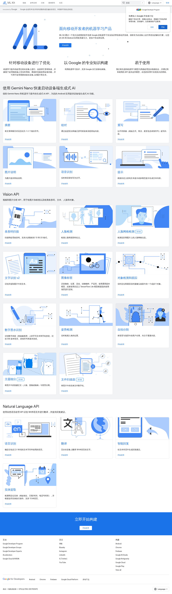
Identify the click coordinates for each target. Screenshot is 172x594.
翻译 (64, 443)
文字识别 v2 (12, 278)
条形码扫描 (12, 231)
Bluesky (62, 547)
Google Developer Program (13, 544)
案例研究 (51, 3)
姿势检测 (66, 329)
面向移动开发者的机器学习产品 (85, 28)
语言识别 (10, 443)
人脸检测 (66, 231)
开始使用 (65, 45)
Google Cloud (120, 562)
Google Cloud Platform (69, 579)
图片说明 (10, 172)
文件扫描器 (71, 379)
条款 (4, 589)
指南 (24, 3)
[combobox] (133, 3)
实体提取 (10, 489)
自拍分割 (123, 329)
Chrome (119, 547)
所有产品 (86, 579)
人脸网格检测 (129, 231)
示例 (42, 3)
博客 (60, 544)
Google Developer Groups (12, 547)
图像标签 (66, 278)
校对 (64, 125)
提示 (120, 172)
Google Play (120, 566)
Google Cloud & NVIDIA (11, 559)
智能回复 (123, 443)
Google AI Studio (122, 555)
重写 (120, 125)
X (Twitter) (63, 559)
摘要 (7, 125)
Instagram (63, 551)
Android (118, 544)
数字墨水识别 (13, 330)
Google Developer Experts (12, 551)
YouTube (62, 562)
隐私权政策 (12, 589)
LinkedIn (62, 555)
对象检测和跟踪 (127, 278)
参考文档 (33, 3)
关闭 (152, 27)
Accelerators (7, 555)
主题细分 (14, 379)
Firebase (119, 551)
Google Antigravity (122, 559)
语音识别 (66, 172)
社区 (60, 3)
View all (118, 570)
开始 (163, 27)
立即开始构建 (86, 519)
